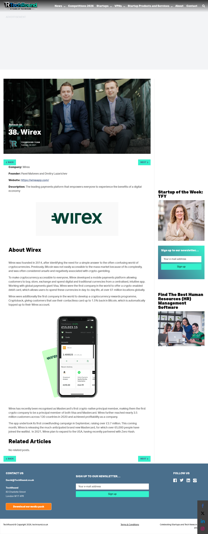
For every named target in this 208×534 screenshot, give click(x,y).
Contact (191, 6)
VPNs (118, 6)
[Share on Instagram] (202, 528)
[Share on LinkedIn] (202, 521)
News (58, 6)
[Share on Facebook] (202, 505)
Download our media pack (28, 506)
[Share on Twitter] (202, 513)
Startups (103, 6)
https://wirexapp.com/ (35, 180)
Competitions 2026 (81, 6)
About (179, 6)
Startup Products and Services (148, 6)
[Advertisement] (97, 42)
